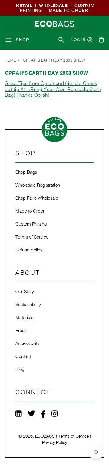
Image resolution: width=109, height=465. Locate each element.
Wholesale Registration (37, 185)
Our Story (24, 291)
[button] (18, 39)
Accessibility (27, 343)
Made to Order (30, 211)
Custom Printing (31, 223)
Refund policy (28, 249)
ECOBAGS (45, 435)
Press (20, 330)
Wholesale (53, 5)
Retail (24, 5)
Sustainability (28, 304)
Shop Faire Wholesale (36, 198)
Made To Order (68, 10)
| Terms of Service (72, 435)
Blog (19, 369)
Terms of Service (31, 236)
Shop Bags (26, 172)
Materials (24, 317)
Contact (23, 356)
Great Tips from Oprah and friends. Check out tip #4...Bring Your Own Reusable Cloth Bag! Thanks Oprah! (53, 89)
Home (10, 60)
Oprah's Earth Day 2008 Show (54, 60)
